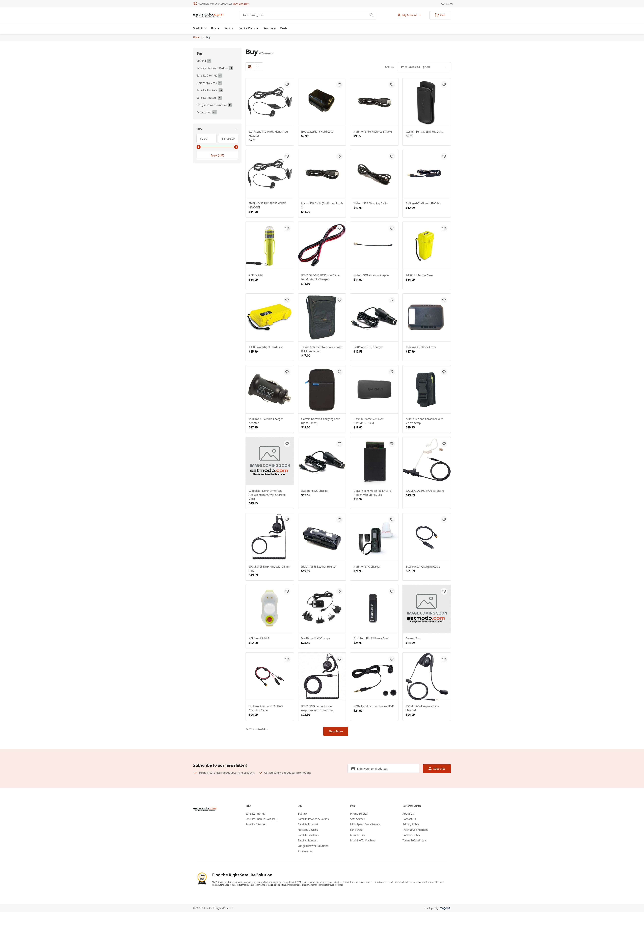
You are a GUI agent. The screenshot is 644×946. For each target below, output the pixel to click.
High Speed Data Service (365, 824)
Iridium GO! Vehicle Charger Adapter (266, 423)
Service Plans (247, 28)
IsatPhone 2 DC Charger (368, 349)
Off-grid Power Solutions (313, 846)
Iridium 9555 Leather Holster (318, 569)
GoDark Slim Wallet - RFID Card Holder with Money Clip (372, 495)
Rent (227, 28)
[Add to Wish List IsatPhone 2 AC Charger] (339, 591)
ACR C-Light (256, 277)
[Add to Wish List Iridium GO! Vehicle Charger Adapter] (287, 372)
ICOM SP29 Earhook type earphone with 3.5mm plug (317, 710)
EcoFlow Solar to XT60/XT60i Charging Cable (266, 710)
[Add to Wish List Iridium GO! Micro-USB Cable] (444, 156)
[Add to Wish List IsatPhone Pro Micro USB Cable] (391, 84)
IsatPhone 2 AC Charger (315, 641)
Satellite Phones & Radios (313, 819)
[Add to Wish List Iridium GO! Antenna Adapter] (391, 228)
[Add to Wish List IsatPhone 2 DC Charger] (391, 300)
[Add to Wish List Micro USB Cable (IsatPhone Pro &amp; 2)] (339, 156)
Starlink (197, 28)
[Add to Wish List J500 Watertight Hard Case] (339, 84)
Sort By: (389, 67)
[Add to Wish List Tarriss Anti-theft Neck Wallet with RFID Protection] (339, 300)
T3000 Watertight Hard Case (266, 349)
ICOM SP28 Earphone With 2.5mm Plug (269, 571)
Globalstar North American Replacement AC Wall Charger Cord (267, 497)
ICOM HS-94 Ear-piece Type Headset (422, 710)
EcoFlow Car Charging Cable (423, 569)
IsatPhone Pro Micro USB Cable (373, 134)
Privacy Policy (410, 824)
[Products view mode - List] (258, 66)
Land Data (356, 830)
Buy (213, 28)
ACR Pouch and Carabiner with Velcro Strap (424, 423)
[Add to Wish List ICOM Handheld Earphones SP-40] (391, 659)
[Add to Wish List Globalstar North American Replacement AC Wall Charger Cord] (287, 443)
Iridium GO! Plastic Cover (421, 349)
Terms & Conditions (414, 840)
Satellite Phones (255, 813)
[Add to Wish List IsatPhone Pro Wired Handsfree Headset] (287, 84)
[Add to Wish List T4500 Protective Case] (444, 228)
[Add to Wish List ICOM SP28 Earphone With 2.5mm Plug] (287, 519)
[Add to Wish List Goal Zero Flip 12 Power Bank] (391, 591)
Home (196, 37)
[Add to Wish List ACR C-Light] (287, 228)
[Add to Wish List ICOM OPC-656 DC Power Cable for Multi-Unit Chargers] (339, 228)
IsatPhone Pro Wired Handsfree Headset (268, 136)
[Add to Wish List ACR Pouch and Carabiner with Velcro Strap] (444, 372)
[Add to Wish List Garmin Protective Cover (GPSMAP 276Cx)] (391, 372)
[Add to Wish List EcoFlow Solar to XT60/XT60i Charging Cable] (287, 659)
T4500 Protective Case (419, 277)
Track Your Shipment (415, 830)
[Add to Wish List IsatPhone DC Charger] (339, 443)
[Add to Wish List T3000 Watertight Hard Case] (287, 300)
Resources (269, 28)
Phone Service (358, 813)
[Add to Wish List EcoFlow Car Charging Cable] (444, 519)
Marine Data (357, 835)
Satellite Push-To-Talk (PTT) (262, 819)
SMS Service (357, 819)
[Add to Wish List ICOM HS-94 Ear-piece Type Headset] (444, 659)
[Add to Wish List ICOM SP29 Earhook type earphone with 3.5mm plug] (339, 659)
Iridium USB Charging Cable (370, 206)
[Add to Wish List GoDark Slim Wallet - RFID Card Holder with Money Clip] (391, 443)
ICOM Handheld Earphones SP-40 (374, 708)
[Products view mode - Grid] (250, 66)
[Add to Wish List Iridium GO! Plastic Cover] (444, 300)
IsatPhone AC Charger (367, 569)
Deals (283, 28)
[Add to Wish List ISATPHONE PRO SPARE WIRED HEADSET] (287, 156)
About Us (408, 813)
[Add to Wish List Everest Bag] (444, 591)
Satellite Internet (256, 824)
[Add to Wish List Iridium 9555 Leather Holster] (339, 519)
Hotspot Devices (308, 830)
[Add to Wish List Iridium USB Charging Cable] (391, 156)
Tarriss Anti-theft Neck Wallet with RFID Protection (321, 351)
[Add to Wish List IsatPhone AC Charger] (391, 519)
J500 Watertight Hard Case (317, 134)
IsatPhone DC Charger (315, 493)
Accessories (305, 851)
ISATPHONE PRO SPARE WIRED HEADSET (267, 208)
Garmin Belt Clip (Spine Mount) (424, 134)
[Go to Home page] (208, 15)
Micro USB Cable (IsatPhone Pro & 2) (322, 208)
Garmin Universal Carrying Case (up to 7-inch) (320, 423)
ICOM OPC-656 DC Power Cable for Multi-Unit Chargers (320, 279)
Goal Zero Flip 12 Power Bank (371, 641)
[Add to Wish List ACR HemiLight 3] (287, 591)
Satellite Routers (308, 840)
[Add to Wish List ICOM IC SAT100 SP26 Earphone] (444, 443)
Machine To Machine (362, 840)
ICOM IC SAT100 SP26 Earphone (425, 493)
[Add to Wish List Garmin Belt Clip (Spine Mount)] (444, 84)
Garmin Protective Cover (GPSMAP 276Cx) (369, 423)
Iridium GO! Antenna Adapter (371, 277)
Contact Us (447, 3)
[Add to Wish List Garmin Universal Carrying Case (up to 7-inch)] (339, 372)
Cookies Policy (411, 835)
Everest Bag (413, 641)
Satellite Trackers (308, 835)
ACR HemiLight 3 (259, 641)
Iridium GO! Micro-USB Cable (423, 206)
